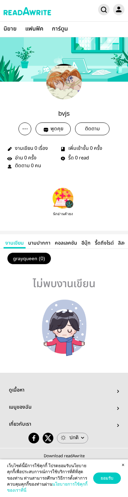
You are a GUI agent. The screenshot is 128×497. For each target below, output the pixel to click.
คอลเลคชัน (66, 243)
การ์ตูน (60, 28)
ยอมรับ (107, 478)
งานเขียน (14, 243)
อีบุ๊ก (86, 243)
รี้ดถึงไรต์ (104, 243)
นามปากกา (39, 243)
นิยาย (10, 28)
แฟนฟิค (34, 28)
